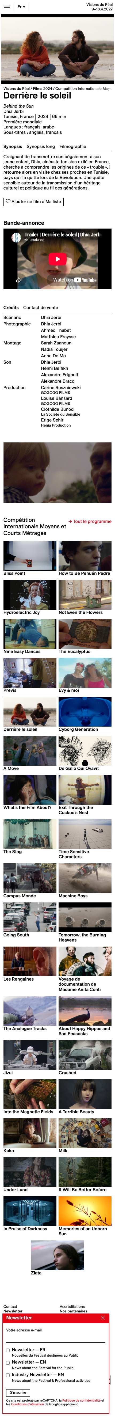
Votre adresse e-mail (24, 1330)
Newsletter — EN (43, 1365)
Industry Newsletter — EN (51, 1377)
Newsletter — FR (45, 1352)
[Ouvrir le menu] (7, 7)
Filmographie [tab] (73, 146)
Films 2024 (42, 88)
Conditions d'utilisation (27, 1404)
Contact (10, 1306)
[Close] (101, 1318)
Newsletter (12, 1311)
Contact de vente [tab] (40, 307)
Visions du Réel (16, 88)
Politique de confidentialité (81, 1400)
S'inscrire (18, 1392)
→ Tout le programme (90, 521)
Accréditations (72, 1306)
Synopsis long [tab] (41, 146)
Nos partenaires (73, 1311)
